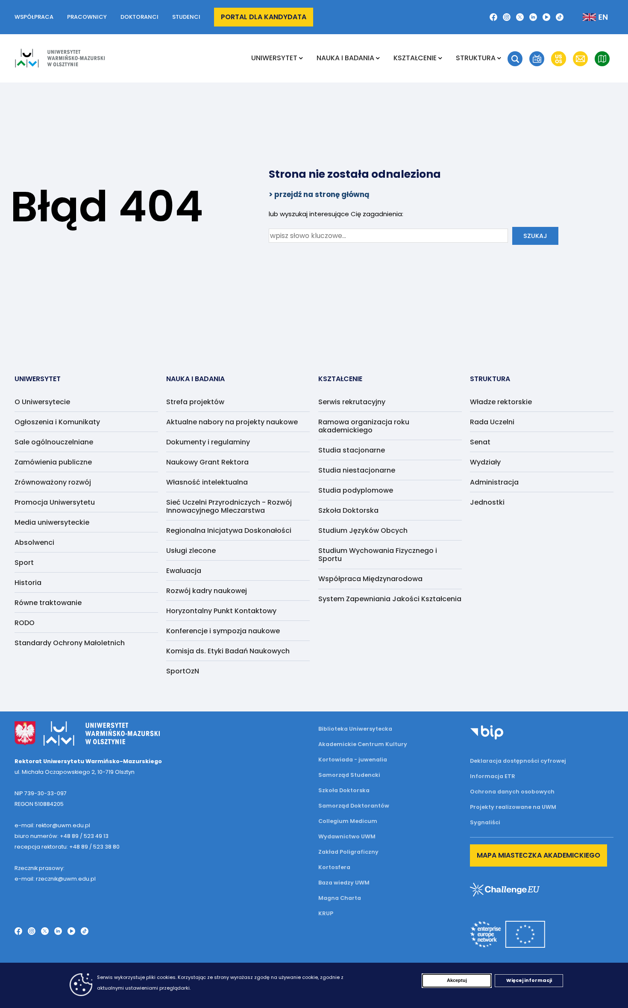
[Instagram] (507, 17)
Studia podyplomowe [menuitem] (355, 490)
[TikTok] (559, 17)
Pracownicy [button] (87, 17)
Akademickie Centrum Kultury (362, 744)
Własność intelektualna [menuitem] (207, 482)
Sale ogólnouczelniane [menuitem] (54, 442)
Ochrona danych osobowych (512, 791)
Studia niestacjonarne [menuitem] (356, 470)
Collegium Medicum (347, 821)
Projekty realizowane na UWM (513, 807)
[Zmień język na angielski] (588, 17)
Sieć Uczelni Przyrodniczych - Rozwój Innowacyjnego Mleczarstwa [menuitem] (229, 506)
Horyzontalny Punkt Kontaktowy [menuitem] (221, 611)
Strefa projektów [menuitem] (195, 402)
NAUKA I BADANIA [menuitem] (345, 58)
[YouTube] (546, 17)
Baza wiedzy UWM (344, 882)
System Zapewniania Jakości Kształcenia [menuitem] (389, 599)
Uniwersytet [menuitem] (274, 58)
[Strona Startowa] (60, 58)
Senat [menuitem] (480, 442)
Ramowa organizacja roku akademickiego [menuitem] (363, 426)
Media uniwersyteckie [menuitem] (52, 522)
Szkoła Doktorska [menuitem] (348, 510)
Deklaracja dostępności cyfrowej (518, 760)
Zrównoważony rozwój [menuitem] (53, 482)
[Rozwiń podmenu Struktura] (499, 58)
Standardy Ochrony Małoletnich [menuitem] (70, 643)
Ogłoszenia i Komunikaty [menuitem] (57, 422)
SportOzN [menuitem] (182, 671)
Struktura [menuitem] (476, 58)
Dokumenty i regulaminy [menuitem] (208, 442)
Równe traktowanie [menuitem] (48, 603)
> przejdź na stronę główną (319, 194)
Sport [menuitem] (24, 562)
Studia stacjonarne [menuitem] (351, 450)
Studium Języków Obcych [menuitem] (363, 530)
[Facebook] (493, 17)
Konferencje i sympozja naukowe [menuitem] (223, 631)
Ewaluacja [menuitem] (183, 571)
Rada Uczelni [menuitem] (492, 422)
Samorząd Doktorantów (353, 805)
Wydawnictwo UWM (347, 836)
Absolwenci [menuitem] (34, 542)
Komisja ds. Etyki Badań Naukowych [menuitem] (228, 651)
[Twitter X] (520, 17)
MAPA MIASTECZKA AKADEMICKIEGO (538, 855)
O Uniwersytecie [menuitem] (42, 402)
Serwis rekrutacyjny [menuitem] (351, 402)
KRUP (325, 913)
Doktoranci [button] (139, 17)
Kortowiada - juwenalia (352, 759)
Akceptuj (457, 980)
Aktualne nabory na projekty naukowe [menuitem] (232, 422)
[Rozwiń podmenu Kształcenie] (440, 58)
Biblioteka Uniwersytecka (355, 728)
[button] (515, 58)
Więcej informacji (529, 980)
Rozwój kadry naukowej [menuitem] (206, 591)
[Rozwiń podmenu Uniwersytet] (301, 58)
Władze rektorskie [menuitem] (501, 402)
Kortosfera (334, 867)
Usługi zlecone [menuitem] (191, 550)
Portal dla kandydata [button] (263, 17)
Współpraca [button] (34, 17)
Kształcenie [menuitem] (415, 58)
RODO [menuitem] (25, 623)
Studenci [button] (186, 17)
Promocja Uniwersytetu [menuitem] (55, 502)
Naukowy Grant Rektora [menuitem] (207, 462)
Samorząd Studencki (349, 775)
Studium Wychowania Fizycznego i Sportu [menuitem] (377, 555)
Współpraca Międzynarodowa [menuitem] (370, 579)
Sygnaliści (485, 822)
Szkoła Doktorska (344, 790)
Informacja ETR (492, 776)
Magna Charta (339, 898)
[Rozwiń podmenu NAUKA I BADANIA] (378, 58)
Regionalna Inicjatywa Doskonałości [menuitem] (228, 530)
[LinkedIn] (533, 17)
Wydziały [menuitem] (485, 462)
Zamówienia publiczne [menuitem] (53, 462)
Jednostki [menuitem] (487, 502)
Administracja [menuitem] (494, 482)
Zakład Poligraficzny (348, 851)
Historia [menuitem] (28, 583)
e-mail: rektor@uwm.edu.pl (52, 825)
